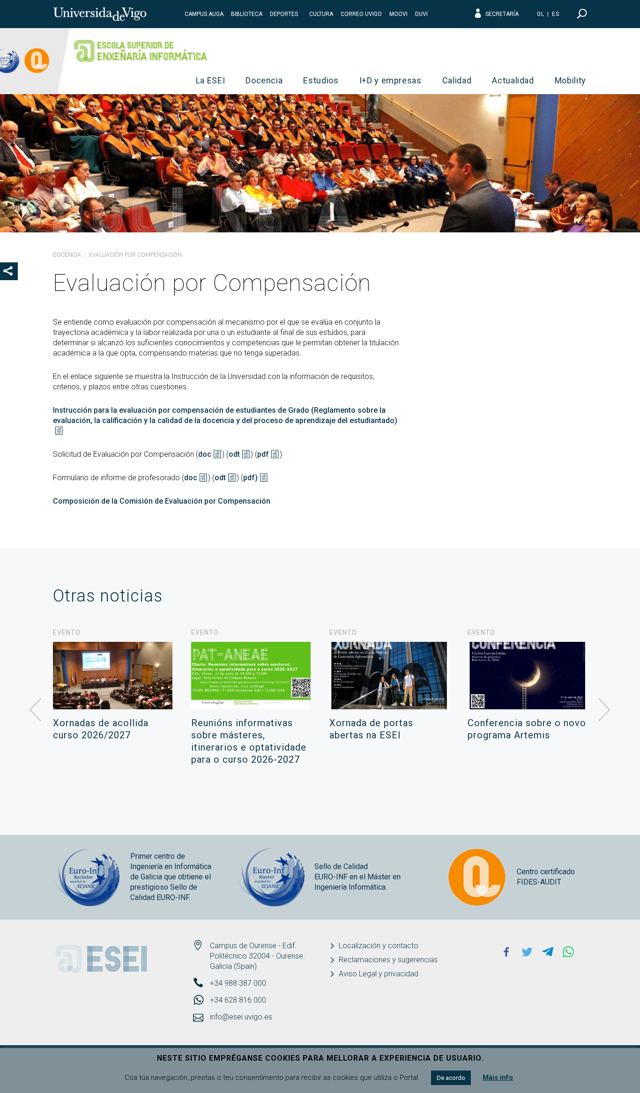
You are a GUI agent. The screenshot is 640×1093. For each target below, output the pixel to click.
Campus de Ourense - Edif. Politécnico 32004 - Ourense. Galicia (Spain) (257, 956)
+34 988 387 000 (238, 983)
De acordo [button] (451, 1077)
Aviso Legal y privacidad (378, 973)
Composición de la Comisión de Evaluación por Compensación (161, 501)
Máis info (498, 1077)
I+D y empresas (390, 80)
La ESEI (210, 80)
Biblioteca (246, 14)
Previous (36, 710)
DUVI (421, 14)
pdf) (250, 477)
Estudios (320, 80)
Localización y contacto (378, 945)
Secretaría (502, 14)
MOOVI (398, 14)
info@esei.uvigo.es (241, 1016)
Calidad (457, 80)
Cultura (321, 14)
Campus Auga (204, 14)
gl (540, 14)
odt (234, 454)
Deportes (284, 14)
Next (604, 710)
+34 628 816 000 (238, 1000)
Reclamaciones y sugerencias (388, 959)
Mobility (570, 80)
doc (204, 454)
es (555, 14)
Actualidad (513, 80)
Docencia (264, 80)
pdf (263, 454)
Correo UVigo (361, 14)
